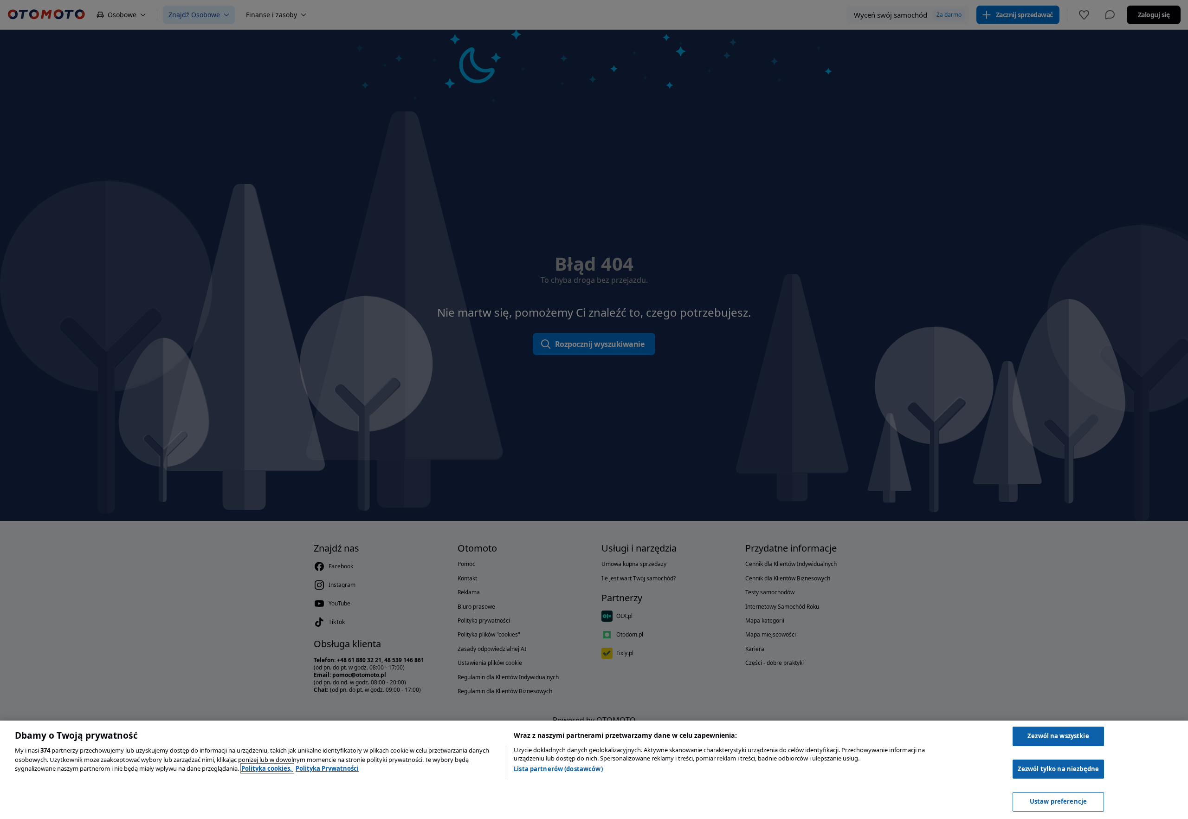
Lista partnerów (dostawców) (558, 769)
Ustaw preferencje (1058, 801)
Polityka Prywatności (327, 768)
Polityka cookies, (267, 768)
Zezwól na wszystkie (1058, 736)
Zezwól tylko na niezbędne (1058, 769)
